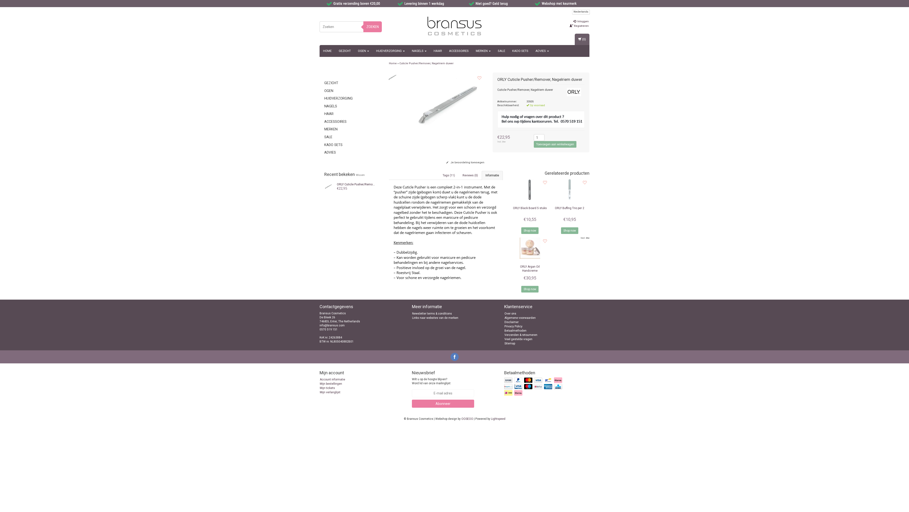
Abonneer (443, 404)
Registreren (581, 25)
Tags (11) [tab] (449, 175)
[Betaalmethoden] (533, 387)
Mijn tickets (327, 388)
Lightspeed (498, 419)
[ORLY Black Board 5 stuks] (530, 189)
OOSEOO (467, 419)
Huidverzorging (389, 51)
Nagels (418, 51)
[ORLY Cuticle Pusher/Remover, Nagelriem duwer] (392, 77)
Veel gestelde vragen (518, 339)
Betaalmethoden (515, 330)
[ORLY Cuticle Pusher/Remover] (328, 186)
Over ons (510, 313)
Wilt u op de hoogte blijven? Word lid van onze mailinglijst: (431, 381)
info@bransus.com (332, 325)
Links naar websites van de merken (435, 318)
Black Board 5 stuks (530, 208)
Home (327, 51)
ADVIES (541, 51)
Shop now (530, 230)
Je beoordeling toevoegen (467, 162)
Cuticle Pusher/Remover (357, 184)
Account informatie (332, 379)
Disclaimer (511, 322)
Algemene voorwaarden (520, 318)
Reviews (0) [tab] (470, 175)
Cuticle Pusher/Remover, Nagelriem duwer (426, 63)
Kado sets (520, 51)
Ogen (362, 51)
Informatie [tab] (492, 175)
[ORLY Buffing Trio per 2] (569, 189)
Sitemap (509, 343)
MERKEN (482, 51)
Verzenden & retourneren (520, 335)
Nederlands (581, 11)
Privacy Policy (513, 326)
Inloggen (583, 21)
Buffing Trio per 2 (569, 208)
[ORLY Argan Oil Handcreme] (530, 248)
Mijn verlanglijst (330, 392)
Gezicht (345, 51)
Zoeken (372, 27)
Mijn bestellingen (331, 383)
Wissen (360, 175)
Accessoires (459, 51)
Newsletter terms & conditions (432, 313)
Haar (438, 51)
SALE (501, 51)
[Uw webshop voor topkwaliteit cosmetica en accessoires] (454, 26)
